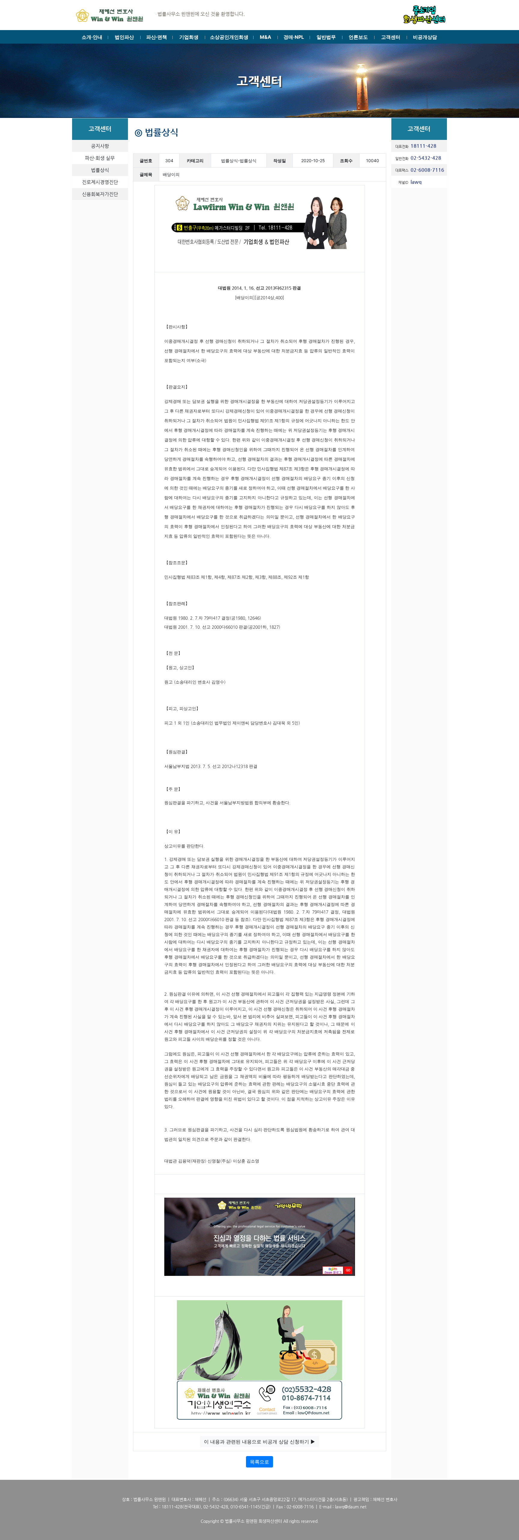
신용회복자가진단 (100, 194)
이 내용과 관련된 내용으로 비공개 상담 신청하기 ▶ (259, 1442)
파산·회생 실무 (100, 158)
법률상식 (100, 170)
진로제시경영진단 (100, 182)
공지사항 (100, 146)
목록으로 (259, 1462)
